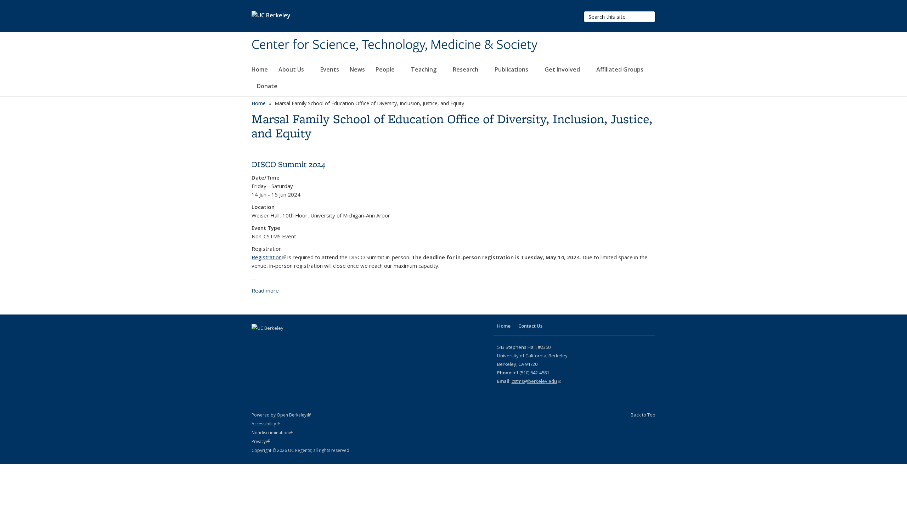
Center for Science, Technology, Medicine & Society (394, 44)
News (357, 69)
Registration (269, 257)
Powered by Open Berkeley (281, 415)
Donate (267, 86)
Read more (265, 290)
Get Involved (563, 69)
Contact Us (530, 326)
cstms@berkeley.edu (536, 381)
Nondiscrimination (272, 433)
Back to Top (643, 415)
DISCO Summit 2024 (288, 164)
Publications (512, 69)
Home (260, 69)
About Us (291, 69)
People (386, 69)
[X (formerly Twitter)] (258, 340)
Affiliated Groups (620, 69)
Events (329, 69)
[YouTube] (272, 340)
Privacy (261, 441)
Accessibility (266, 424)
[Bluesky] (285, 340)
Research (466, 69)
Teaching (424, 69)
